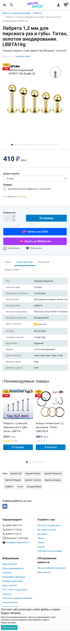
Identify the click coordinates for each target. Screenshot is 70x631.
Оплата (41, 538)
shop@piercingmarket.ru (17, 542)
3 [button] (18, 144)
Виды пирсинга (9, 564)
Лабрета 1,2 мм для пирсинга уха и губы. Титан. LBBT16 (15, 427)
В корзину (46, 218)
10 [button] (41, 144)
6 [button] (28, 144)
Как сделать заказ (46, 529)
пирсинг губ (15, 473)
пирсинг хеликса (53, 480)
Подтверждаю (9, 627)
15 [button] (57, 144)
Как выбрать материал (13, 577)
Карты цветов (9, 585)
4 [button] (22, 144)
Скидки (41, 542)
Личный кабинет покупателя (51, 568)
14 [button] (54, 144)
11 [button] (44, 144)
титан (20, 486)
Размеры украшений (12, 581)
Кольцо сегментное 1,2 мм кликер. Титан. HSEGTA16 (50, 427)
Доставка (42, 534)
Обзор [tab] (8, 262)
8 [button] (35, 144)
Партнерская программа (49, 551)
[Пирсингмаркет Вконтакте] (4, 506)
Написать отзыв (22, 56)
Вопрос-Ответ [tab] (12, 269)
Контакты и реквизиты (49, 525)
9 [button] (38, 144)
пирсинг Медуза (13, 480)
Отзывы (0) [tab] (43, 262)
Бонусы (41, 546)
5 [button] (25, 144)
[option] (35, 93)
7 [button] (31, 144)
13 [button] (51, 144)
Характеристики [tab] (24, 262)
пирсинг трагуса (33, 480)
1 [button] (12, 144)
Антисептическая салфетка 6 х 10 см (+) (29, 189)
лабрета (9, 486)
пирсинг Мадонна (53, 473)
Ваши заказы (44, 572)
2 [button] (15, 144)
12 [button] (48, 144)
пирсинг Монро (32, 473)
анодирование (34, 486)
